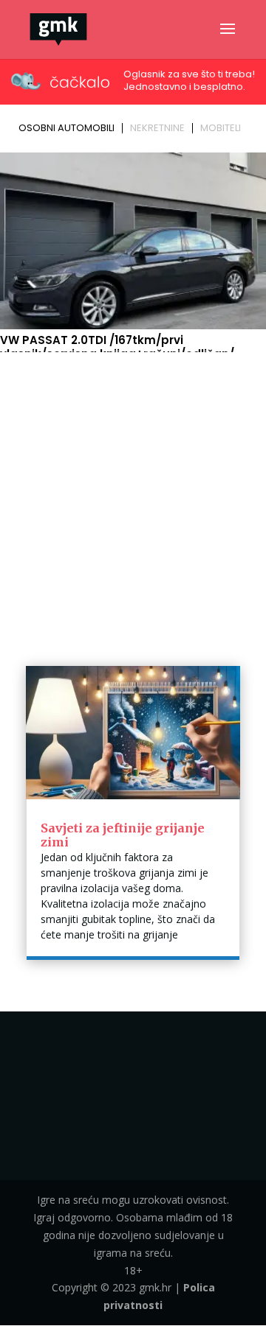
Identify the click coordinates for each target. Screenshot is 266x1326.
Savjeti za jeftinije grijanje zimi (123, 835)
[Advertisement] (133, 497)
